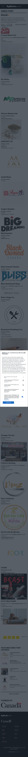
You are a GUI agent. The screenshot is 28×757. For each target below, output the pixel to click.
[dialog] (14, 378)
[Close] (25, 353)
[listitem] (14, 377)
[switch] (23, 380)
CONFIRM (8, 402)
